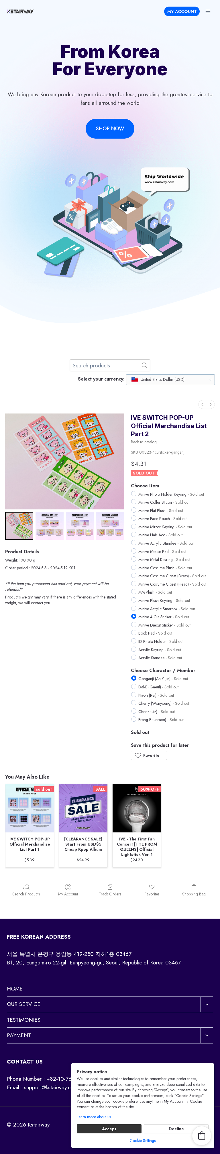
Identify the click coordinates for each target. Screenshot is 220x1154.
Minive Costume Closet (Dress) (172, 576)
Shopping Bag (194, 894)
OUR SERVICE (23, 1004)
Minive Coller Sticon (163, 502)
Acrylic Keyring (159, 649)
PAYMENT (19, 1035)
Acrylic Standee (160, 658)
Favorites (152, 894)
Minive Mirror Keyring (165, 527)
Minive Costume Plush (165, 568)
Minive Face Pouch (162, 518)
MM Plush (155, 592)
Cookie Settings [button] (143, 1140)
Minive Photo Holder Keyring (171, 494)
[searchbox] (110, 365)
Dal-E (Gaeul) (158, 687)
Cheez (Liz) (156, 711)
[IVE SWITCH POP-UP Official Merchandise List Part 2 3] (110, 526)
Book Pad (155, 633)
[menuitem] (203, 404)
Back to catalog (144, 442)
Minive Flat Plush (160, 510)
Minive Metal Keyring (164, 559)
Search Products (26, 894)
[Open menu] (208, 11)
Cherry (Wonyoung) (163, 703)
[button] (149, 755)
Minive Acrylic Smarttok (166, 609)
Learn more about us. (94, 1117)
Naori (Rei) (156, 695)
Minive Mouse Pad (162, 551)
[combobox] (170, 379)
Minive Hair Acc (160, 535)
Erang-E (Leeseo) (161, 719)
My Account (68, 894)
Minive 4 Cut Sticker (163, 617)
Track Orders (110, 894)
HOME (15, 988)
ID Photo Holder (160, 641)
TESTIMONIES (23, 1020)
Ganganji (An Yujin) (163, 679)
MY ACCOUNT (182, 11)
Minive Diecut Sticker (164, 625)
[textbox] (158, 380)
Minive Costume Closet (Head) (172, 584)
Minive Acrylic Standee (166, 543)
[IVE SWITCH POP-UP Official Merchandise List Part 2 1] (50, 526)
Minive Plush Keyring (164, 600)
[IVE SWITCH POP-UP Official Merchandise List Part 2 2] (80, 526)
